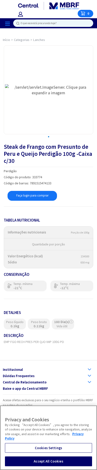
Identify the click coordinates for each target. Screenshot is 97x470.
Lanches (39, 39)
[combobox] (51, 23)
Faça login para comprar (32, 195)
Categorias (21, 39)
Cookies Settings (48, 448)
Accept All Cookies (48, 461)
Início (6, 39)
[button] (20, 14)
